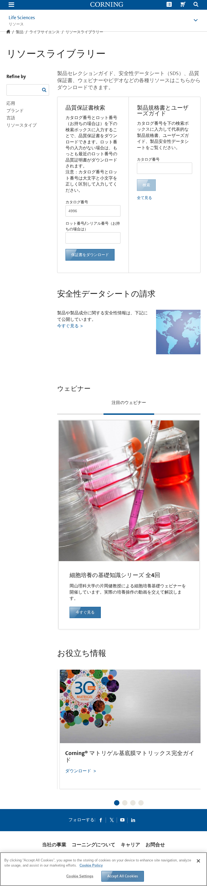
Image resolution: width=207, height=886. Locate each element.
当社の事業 (54, 844)
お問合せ (155, 844)
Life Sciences (22, 17)
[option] (129, 513)
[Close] (198, 861)
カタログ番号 (76, 202)
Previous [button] (68, 724)
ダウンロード (78, 771)
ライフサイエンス (44, 32)
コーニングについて (93, 844)
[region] (103, 869)
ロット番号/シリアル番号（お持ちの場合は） (92, 226)
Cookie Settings (79, 876)
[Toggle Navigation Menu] (11, 5)
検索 (146, 185)
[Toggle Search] (196, 5)
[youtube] (122, 820)
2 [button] (124, 803)
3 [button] (133, 803)
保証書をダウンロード (90, 254)
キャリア (130, 844)
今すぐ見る (68, 326)
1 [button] (116, 803)
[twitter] (112, 820)
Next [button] (189, 724)
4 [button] (141, 803)
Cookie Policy (91, 865)
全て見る (144, 197)
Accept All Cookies (122, 876)
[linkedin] (133, 820)
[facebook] (101, 820)
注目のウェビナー (129, 402)
